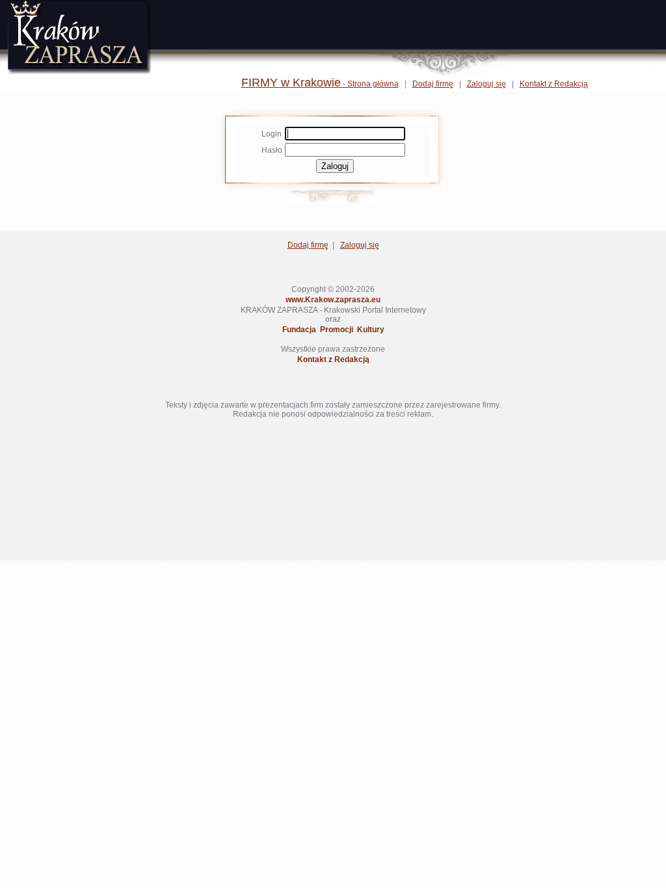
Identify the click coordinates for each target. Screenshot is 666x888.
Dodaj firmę (432, 83)
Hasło (271, 150)
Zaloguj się (486, 83)
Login (271, 133)
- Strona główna (320, 83)
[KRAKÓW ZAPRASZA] (79, 71)
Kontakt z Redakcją (554, 83)
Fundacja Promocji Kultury (333, 329)
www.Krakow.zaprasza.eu (333, 299)
